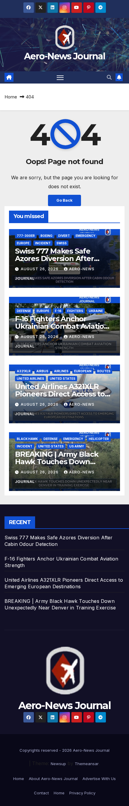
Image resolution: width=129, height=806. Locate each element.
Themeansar (87, 763)
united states (62, 378)
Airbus (42, 371)
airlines (61, 371)
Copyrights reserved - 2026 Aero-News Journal (65, 750)
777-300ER (26, 235)
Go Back (64, 200)
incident (43, 243)
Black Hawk (27, 439)
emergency (85, 235)
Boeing (46, 235)
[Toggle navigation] (60, 77)
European (83, 371)
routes (103, 371)
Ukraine (96, 311)
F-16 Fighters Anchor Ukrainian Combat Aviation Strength (62, 326)
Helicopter (99, 439)
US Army (76, 446)
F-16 (58, 311)
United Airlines (30, 378)
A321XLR (24, 371)
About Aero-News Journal (53, 778)
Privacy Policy (82, 792)
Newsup (58, 763)
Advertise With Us (99, 778)
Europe (23, 243)
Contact (41, 792)
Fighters (75, 311)
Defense (24, 311)
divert (64, 235)
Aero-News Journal (64, 56)
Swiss (61, 243)
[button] (109, 77)
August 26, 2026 (40, 269)
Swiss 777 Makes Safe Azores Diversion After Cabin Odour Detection (55, 258)
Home (10, 97)
